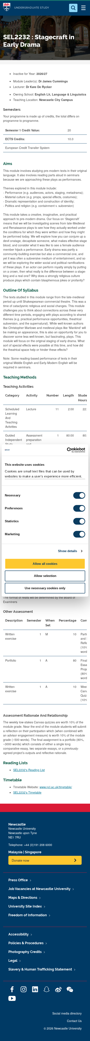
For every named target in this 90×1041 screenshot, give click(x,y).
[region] (45, 662)
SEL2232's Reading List (29, 770)
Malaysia (15, 852)
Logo (7, 8)
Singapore (33, 852)
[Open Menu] (83, 8)
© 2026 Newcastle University (63, 1028)
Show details (67, 551)
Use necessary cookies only (45, 588)
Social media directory (67, 1013)
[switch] (79, 508)
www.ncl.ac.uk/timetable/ (56, 787)
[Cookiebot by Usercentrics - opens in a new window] (67, 450)
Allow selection (45, 576)
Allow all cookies (45, 563)
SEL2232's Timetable (27, 792)
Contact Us (74, 1021)
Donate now (20, 860)
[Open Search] (73, 8)
